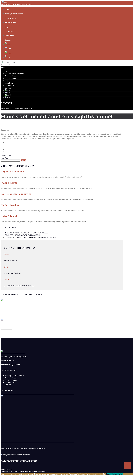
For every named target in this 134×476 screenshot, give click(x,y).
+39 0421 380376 (10, 261)
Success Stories (10, 22)
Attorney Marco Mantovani (14, 14)
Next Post (4, 158)
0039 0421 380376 (8, 4)
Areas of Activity (10, 18)
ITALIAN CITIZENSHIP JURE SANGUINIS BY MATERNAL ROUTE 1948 (30, 237)
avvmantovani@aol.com (23, 4)
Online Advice (10, 35)
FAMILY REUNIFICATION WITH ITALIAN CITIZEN (23, 235)
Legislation (9, 31)
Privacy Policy (117, 474)
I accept (109, 474)
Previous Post (6, 156)
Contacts (8, 40)
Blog (6, 27)
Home (7, 9)
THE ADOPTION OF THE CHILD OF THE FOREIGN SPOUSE (26, 233)
